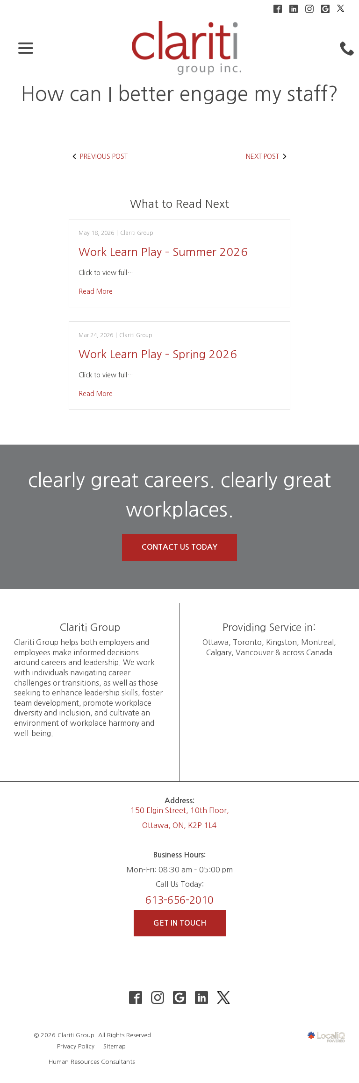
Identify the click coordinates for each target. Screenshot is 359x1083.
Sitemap (114, 1046)
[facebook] (136, 998)
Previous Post (104, 156)
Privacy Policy (75, 1046)
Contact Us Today (179, 547)
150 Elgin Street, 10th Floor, (179, 810)
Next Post (262, 156)
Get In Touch (179, 923)
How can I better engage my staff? (179, 94)
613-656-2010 (179, 900)
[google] (180, 998)
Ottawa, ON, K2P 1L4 (179, 825)
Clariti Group (136, 233)
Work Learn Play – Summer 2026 (163, 251)
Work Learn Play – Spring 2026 (158, 354)
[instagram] (158, 998)
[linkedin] (202, 998)
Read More (96, 291)
